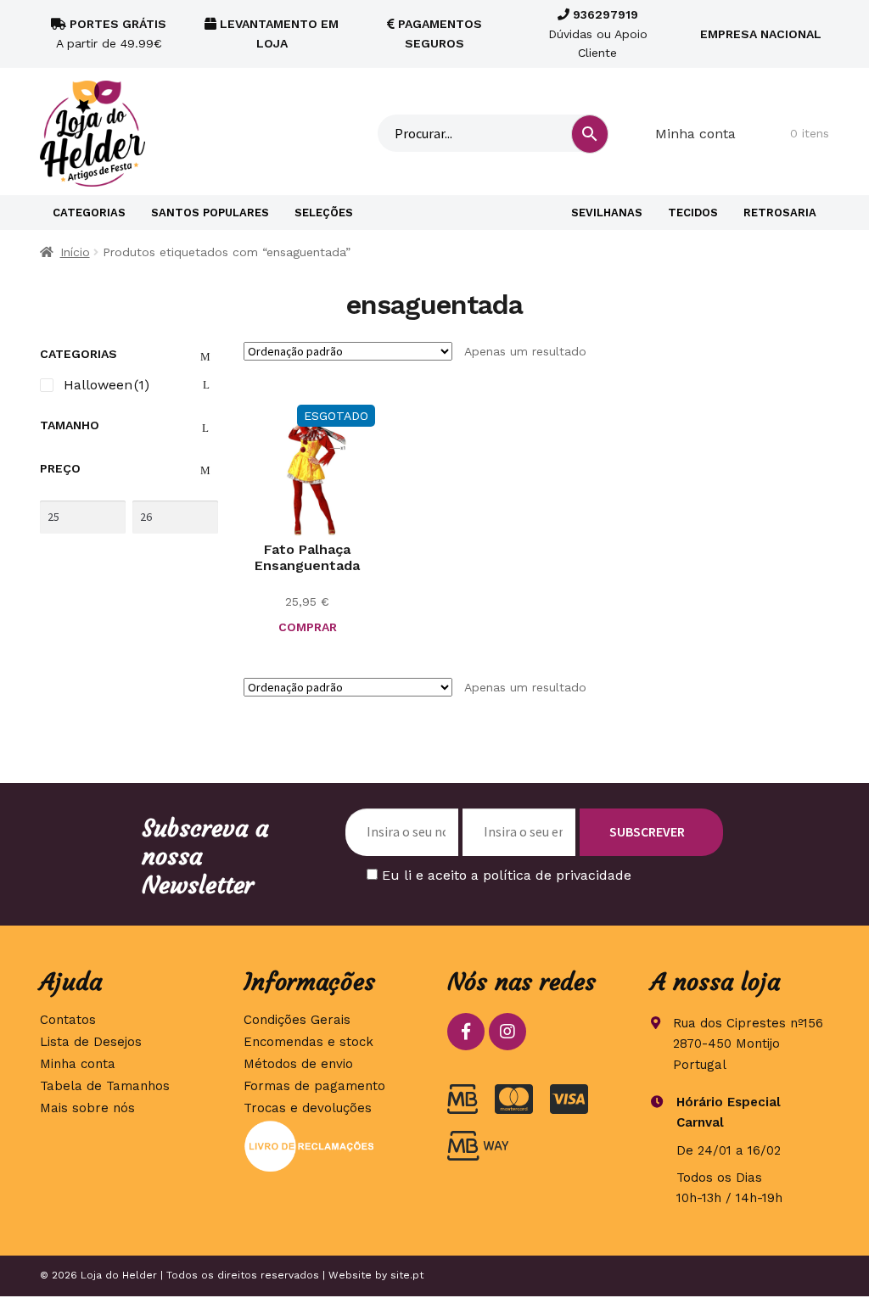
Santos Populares (210, 212)
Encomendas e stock (308, 1041)
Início (75, 252)
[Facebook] (466, 1031)
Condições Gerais (297, 1019)
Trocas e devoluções (308, 1108)
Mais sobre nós (87, 1108)
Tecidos (693, 212)
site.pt (406, 1275)
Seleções (323, 212)
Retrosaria (779, 212)
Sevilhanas (606, 212)
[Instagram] (507, 1031)
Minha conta (695, 134)
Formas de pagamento (314, 1086)
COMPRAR (307, 627)
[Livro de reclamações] (333, 1146)
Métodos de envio (298, 1063)
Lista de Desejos (91, 1041)
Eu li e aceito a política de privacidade (506, 875)
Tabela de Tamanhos (105, 1086)
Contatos (68, 1019)
